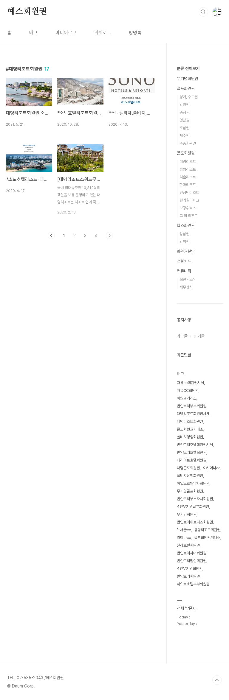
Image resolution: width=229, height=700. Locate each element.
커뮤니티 (184, 271)
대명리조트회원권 (190, 421)
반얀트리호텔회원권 (191, 452)
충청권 (184, 112)
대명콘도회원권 (188, 468)
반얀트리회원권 (188, 576)
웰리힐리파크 (189, 200)
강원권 (184, 104)
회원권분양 (186, 251)
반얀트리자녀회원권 (191, 553)
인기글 (199, 336)
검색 (203, 11)
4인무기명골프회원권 (193, 506)
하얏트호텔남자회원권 (193, 483)
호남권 (184, 128)
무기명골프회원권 (190, 491)
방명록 (135, 32)
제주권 (184, 135)
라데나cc (184, 537)
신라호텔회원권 (188, 545)
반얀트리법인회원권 (191, 561)
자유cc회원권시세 (190, 383)
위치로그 (102, 32)
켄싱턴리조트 (189, 192)
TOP (217, 680)
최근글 (182, 336)
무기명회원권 (187, 78)
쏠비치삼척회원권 (190, 475)
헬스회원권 (186, 225)
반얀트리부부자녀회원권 (195, 499)
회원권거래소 (186, 398)
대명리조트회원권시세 (193, 413)
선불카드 (184, 261)
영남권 (184, 120)
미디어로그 (65, 32)
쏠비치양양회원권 (190, 437)
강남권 (184, 234)
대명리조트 (188, 161)
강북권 (184, 241)
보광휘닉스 (188, 208)
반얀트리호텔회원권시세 (195, 444)
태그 (33, 32)
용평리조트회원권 (207, 530)
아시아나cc (211, 468)
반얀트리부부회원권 (191, 406)
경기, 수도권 (189, 97)
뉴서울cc (184, 530)
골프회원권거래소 (207, 537)
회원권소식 (188, 279)
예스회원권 (27, 11)
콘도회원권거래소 (190, 429)
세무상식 (186, 287)
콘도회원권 (186, 153)
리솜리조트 (188, 177)
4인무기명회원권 (189, 568)
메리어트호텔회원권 (191, 460)
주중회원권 (188, 143)
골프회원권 (186, 88)
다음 (109, 235)
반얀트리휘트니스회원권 (195, 522)
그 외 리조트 (189, 215)
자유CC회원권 (188, 390)
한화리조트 (188, 185)
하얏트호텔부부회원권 (193, 584)
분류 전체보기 (188, 68)
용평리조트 (188, 169)
